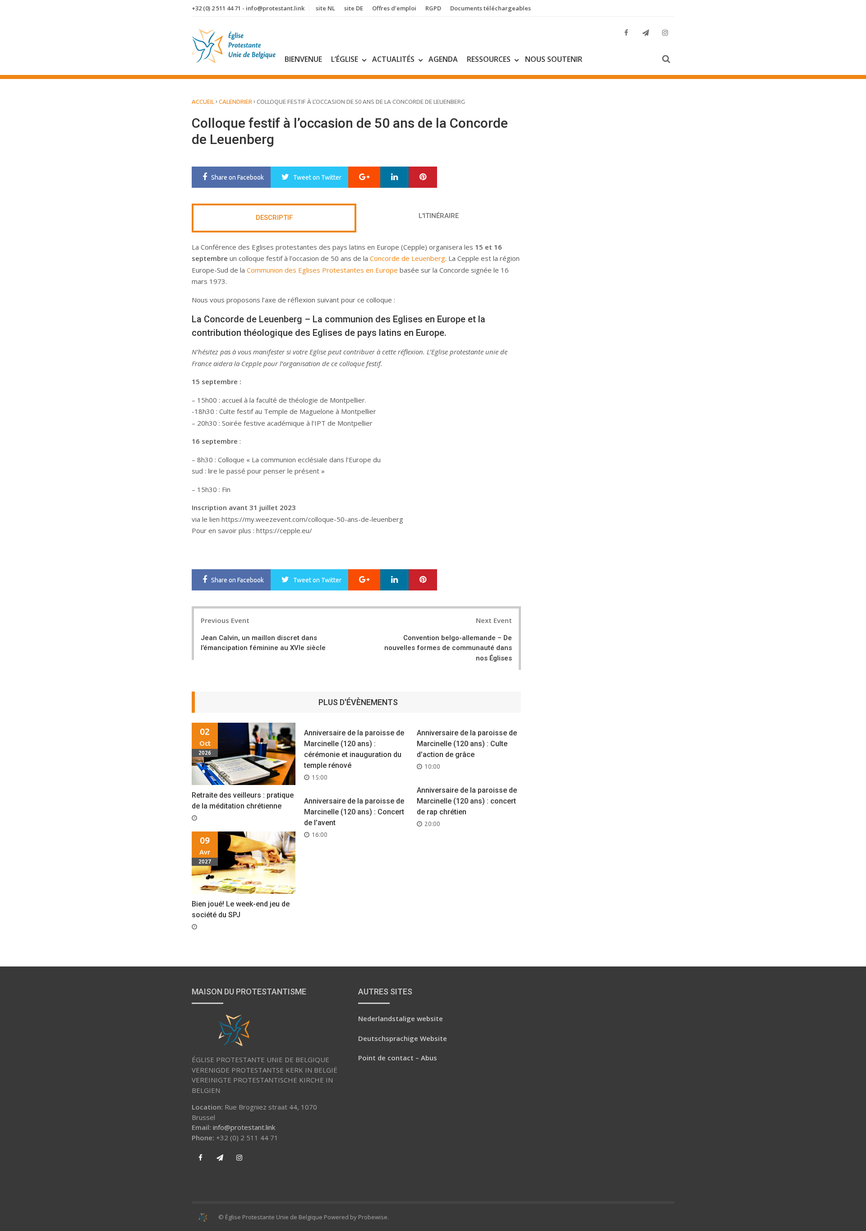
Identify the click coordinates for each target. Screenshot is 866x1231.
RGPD (433, 8)
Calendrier (235, 101)
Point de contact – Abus (397, 1057)
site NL (325, 8)
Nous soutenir (553, 59)
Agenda (443, 59)
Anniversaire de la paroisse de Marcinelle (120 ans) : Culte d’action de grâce (467, 744)
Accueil (203, 101)
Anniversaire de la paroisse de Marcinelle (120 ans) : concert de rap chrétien (467, 801)
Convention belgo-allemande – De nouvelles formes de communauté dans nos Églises (448, 648)
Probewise (372, 1217)
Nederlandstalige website (400, 1018)
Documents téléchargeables (490, 8)
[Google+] (364, 177)
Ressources (489, 59)
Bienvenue (303, 59)
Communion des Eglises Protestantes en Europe (322, 269)
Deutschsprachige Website (402, 1038)
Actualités (393, 59)
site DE (353, 8)
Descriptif (274, 218)
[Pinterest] (422, 177)
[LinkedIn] (394, 177)
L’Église (344, 59)
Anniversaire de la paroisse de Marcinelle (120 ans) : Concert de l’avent (354, 812)
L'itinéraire (439, 216)
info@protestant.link (244, 1127)
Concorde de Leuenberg (407, 258)
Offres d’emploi (394, 8)
